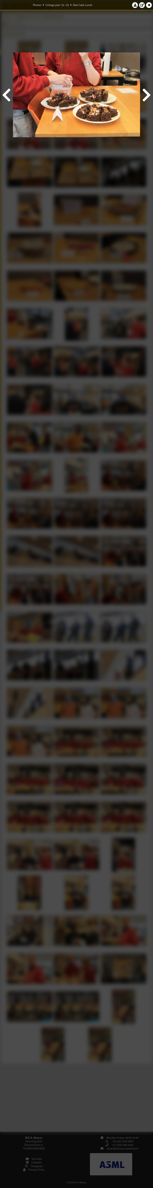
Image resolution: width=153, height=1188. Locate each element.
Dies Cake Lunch (82, 5)
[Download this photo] (135, 5)
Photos (37, 5)
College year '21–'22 (57, 5)
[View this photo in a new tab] (142, 5)
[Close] (149, 5)
